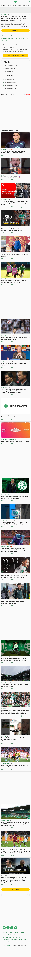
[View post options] (29, 149)
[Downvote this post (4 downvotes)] (12, 884)
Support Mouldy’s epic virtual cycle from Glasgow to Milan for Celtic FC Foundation (14, 659)
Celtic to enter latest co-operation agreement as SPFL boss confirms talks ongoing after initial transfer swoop (15, 823)
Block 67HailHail (9, 71)
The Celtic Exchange (6, 361)
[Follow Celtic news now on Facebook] (11, 928)
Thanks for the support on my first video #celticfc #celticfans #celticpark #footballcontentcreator (13, 739)
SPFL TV (3, 175)
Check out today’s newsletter (15, 55)
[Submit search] (27, 895)
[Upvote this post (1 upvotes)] (2, 155)
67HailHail (3, 14)
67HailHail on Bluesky (11, 82)
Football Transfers (5, 494)
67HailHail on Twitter (11, 85)
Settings (5, 941)
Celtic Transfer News (8, 934)
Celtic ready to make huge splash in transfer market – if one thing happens (14, 497)
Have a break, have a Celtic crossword (12, 417)
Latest (9, 5)
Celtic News (5, 932)
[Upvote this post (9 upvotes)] (2, 419)
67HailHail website (10, 79)
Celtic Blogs (17, 934)
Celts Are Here (5, 253)
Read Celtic (4, 387)
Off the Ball (4, 199)
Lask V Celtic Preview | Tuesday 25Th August (15, 441)
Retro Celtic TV (16, 937)
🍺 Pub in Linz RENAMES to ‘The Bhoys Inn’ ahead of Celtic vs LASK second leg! (14, 523)
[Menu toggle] (2, 2)
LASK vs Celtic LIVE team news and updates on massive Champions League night (14, 576)
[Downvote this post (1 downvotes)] (12, 155)
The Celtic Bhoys (5, 278)
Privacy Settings (22, 939)
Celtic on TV (17, 5)
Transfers (26, 5)
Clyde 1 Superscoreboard (7, 439)
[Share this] (2, 35)
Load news (15, 889)
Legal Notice (14, 939)
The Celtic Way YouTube (7, 520)
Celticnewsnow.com (7, 945)
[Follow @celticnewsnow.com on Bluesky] (4, 928)
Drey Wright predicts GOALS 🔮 (10, 177)
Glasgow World (5, 546)
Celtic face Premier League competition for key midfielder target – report (15, 338)
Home (3, 5)
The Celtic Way (5, 574)
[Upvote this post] (12, 35)
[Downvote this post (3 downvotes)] (12, 662)
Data (22, 932)
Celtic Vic (3, 736)
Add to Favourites (10, 68)
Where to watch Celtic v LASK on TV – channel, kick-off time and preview (12, 229)
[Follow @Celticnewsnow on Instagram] (15, 928)
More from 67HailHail (11, 65)
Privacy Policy (6, 939)
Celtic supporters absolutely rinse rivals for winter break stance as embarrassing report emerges (14, 18)
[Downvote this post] (21, 35)
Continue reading (15, 30)
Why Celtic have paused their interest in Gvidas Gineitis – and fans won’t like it (13, 151)
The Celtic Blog (5, 682)
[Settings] (29, 2)
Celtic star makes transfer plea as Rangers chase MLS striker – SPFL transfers (14, 281)
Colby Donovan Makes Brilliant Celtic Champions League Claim (12, 602)
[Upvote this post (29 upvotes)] (2, 884)
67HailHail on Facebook (12, 88)
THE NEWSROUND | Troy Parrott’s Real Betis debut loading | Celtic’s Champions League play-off (14, 203)
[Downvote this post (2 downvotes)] (12, 855)
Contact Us (10, 941)
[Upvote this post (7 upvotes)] (2, 232)
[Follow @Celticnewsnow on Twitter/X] (8, 928)
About (11, 932)
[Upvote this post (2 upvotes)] (2, 855)
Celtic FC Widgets (7, 937)
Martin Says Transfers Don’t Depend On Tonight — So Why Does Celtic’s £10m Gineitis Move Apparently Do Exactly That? (15, 851)
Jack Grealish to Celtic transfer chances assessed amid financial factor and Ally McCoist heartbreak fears (13, 550)
